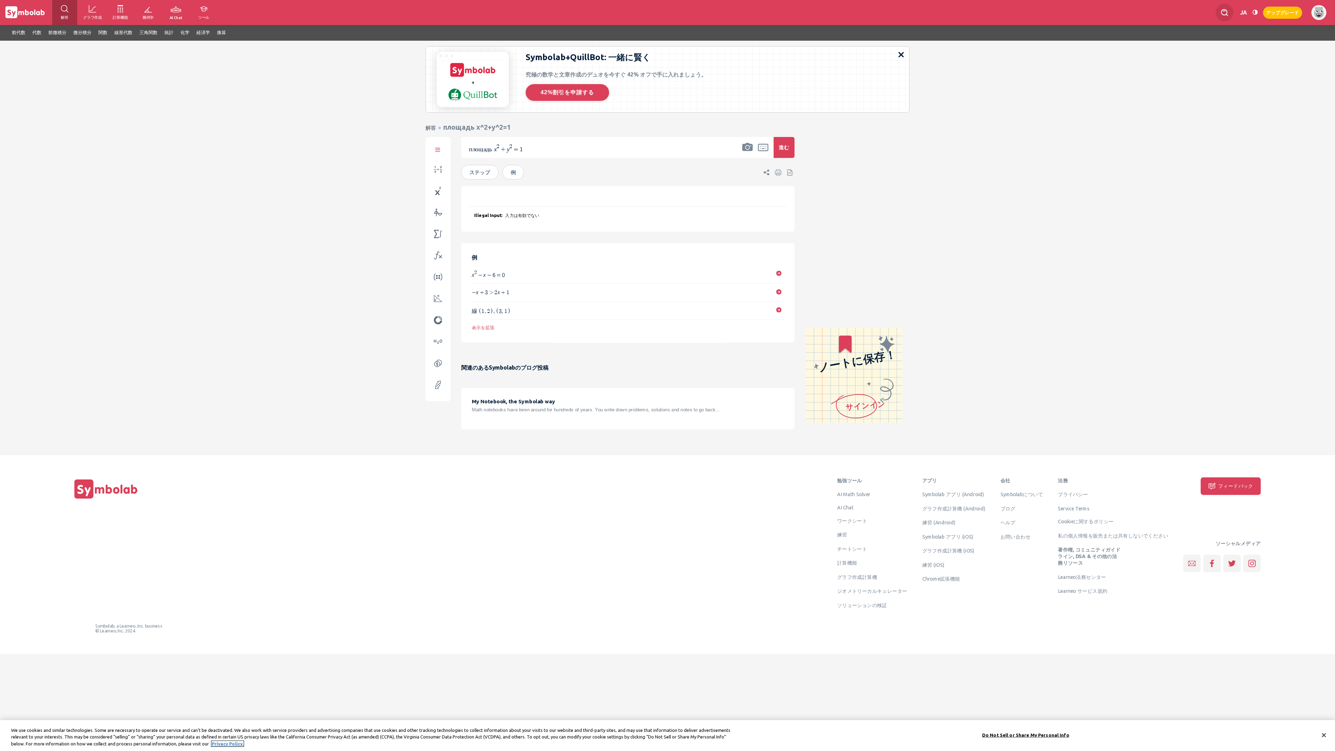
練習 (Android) (938, 522)
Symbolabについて (1022, 494)
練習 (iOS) (933, 564)
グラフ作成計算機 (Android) (954, 508)
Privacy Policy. (227, 743)
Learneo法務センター (1082, 577)
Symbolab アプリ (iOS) (947, 536)
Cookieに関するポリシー (1086, 521)
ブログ (1008, 508)
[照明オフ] (1255, 12)
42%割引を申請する (567, 92)
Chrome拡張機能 (941, 579)
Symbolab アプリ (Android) (953, 494)
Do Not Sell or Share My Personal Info (1025, 734)
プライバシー (1073, 494)
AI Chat (845, 507)
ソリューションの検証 (862, 605)
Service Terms (1074, 508)
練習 (842, 535)
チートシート (852, 548)
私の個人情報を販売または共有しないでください (1113, 536)
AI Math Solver (853, 494)
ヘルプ (1008, 522)
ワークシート (852, 520)
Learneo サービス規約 (1082, 591)
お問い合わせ (1015, 536)
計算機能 (847, 563)
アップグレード (1282, 12)
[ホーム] (106, 498)
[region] (667, 735)
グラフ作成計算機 (857, 577)
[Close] (1324, 735)
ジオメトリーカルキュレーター (872, 591)
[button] (747, 152)
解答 (431, 128)
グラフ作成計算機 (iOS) (948, 551)
